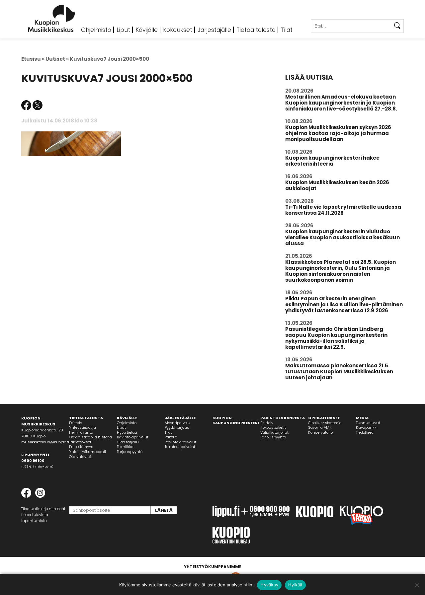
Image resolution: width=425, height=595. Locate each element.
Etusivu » (32, 58)
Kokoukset (177, 30)
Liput (123, 30)
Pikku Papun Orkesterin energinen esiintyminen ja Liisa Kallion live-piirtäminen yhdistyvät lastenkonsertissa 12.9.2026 (344, 304)
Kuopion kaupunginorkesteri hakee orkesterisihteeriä (332, 160)
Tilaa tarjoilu (128, 442)
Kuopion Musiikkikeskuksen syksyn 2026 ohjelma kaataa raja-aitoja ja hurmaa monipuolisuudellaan (338, 133)
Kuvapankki (367, 427)
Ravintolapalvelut (132, 437)
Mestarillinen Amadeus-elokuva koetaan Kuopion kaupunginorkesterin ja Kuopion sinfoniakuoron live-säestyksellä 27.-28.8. (341, 102)
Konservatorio (320, 432)
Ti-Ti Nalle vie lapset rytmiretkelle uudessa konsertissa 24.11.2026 (343, 209)
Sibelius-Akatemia (325, 422)
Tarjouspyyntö (129, 451)
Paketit (171, 437)
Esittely (75, 422)
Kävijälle (146, 30)
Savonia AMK (320, 427)
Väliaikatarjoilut (274, 432)
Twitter (37, 105)
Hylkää (295, 584)
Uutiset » (57, 58)
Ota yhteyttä (80, 456)
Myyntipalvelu (177, 422)
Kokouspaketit (273, 427)
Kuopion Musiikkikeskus (51, 18)
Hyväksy (269, 584)
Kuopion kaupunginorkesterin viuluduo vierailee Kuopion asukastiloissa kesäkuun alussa (342, 237)
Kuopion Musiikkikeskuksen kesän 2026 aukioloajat (337, 185)
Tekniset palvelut (180, 446)
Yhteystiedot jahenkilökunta (82, 430)
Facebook (26, 105)
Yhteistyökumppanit (87, 451)
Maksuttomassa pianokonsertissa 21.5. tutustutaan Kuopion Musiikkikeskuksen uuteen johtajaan (339, 371)
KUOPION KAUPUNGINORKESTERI (235, 420)
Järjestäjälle (214, 30)
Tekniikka (125, 446)
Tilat (287, 30)
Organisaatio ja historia (90, 437)
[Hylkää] (416, 585)
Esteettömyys (81, 446)
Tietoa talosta (256, 30)
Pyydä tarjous (177, 427)
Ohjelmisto (96, 30)
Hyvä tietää (127, 432)
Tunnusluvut (368, 422)
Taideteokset (80, 442)
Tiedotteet (364, 432)
